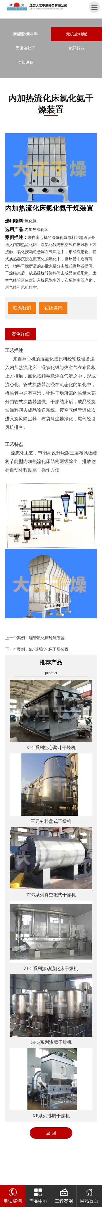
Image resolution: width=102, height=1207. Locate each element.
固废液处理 (25, 48)
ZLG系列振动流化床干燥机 (51, 968)
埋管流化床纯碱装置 (47, 638)
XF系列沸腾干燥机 (51, 1115)
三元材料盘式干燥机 (51, 821)
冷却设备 (25, 62)
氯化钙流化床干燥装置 (49, 649)
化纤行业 (76, 48)
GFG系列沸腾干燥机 (51, 1042)
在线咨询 (53, 308)
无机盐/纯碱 (76, 34)
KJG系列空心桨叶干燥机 (51, 747)
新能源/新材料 (25, 34)
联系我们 (22, 308)
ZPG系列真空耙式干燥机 (51, 894)
